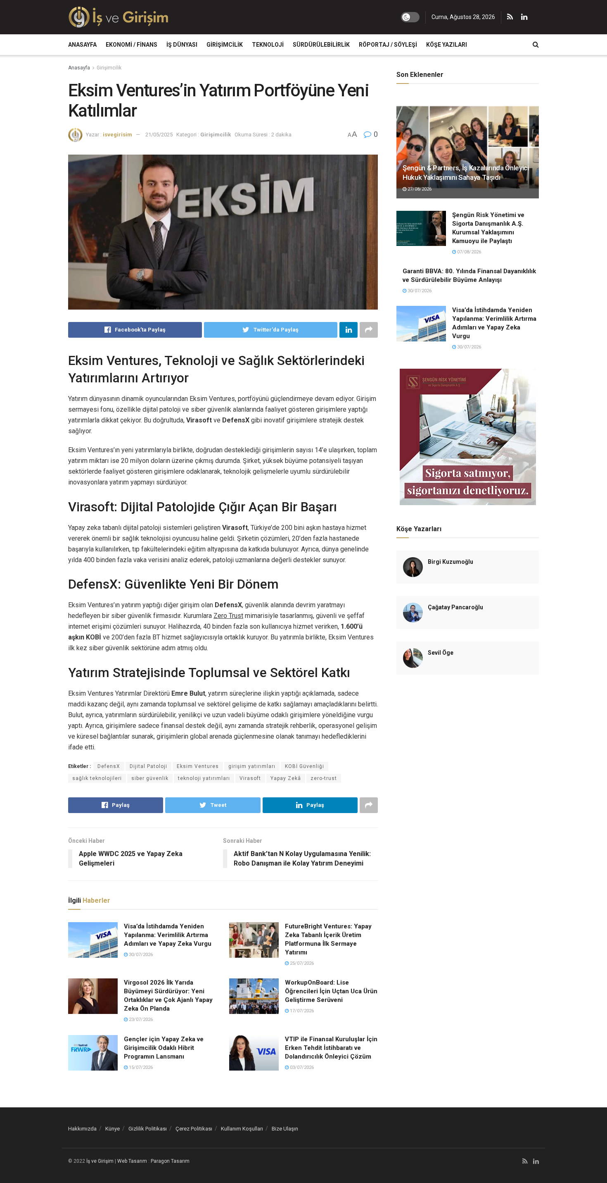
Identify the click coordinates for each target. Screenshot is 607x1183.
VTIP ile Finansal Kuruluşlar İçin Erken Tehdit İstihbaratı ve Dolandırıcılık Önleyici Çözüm (331, 1047)
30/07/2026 (140, 954)
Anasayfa (82, 44)
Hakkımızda (82, 1129)
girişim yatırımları (251, 766)
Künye (112, 1129)
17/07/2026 (301, 1011)
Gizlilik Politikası (147, 1129)
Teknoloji (268, 44)
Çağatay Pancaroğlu (455, 607)
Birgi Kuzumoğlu (450, 561)
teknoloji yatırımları (204, 778)
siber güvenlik (149, 778)
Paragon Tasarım (170, 1161)
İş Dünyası (181, 44)
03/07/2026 (301, 1067)
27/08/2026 (419, 189)
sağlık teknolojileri (97, 778)
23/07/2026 (140, 1019)
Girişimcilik (224, 44)
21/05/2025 (159, 134)
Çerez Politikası (193, 1129)
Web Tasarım (132, 1161)
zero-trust (324, 778)
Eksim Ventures (198, 766)
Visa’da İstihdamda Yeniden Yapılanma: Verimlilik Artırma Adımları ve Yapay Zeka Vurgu (167, 935)
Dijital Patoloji (148, 766)
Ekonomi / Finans (131, 44)
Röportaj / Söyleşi (388, 44)
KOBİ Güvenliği (304, 766)
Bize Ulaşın (285, 1129)
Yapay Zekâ (285, 778)
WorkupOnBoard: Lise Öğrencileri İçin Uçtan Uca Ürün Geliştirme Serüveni (331, 991)
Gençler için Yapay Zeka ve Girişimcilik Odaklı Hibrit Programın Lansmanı (164, 1047)
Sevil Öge (440, 652)
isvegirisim (117, 134)
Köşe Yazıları (446, 44)
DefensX (108, 766)
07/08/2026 (468, 252)
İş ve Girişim (100, 1161)
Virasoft (250, 778)
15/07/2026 (140, 1067)
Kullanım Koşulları (242, 1129)
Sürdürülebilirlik (321, 44)
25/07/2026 (301, 963)
